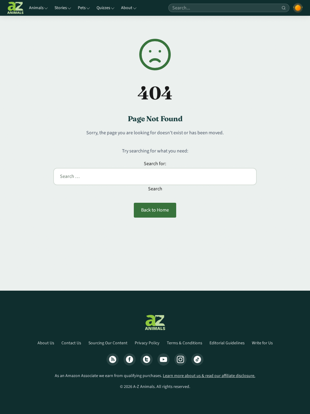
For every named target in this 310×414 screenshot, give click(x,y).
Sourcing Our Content (107, 343)
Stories (60, 8)
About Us (46, 343)
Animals (36, 8)
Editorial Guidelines (227, 343)
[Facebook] (130, 359)
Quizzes (103, 8)
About (126, 8)
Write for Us (262, 343)
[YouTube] (163, 359)
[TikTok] (197, 359)
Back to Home (155, 210)
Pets (82, 8)
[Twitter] (146, 359)
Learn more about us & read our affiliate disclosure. (209, 376)
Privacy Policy (147, 343)
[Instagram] (180, 359)
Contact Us (71, 343)
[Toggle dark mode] (298, 8)
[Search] (283, 8)
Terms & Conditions (184, 343)
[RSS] (113, 359)
